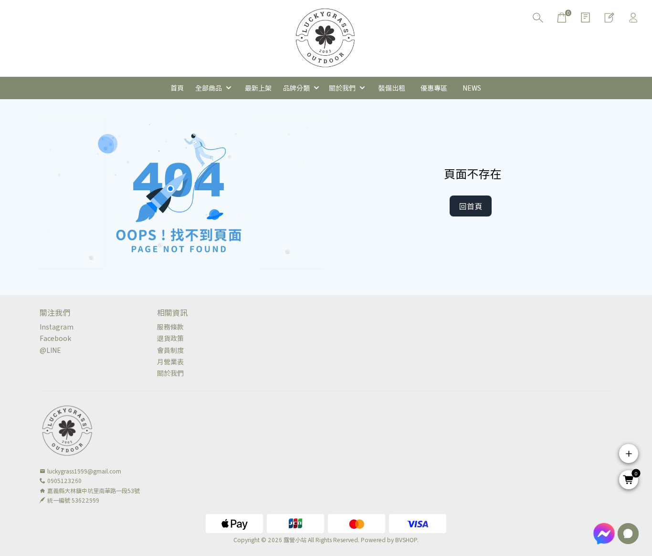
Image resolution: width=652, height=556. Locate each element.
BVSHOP (406, 539)
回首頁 (470, 206)
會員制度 (170, 350)
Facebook (55, 338)
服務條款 (170, 326)
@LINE (50, 350)
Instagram (57, 326)
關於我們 (170, 373)
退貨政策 (170, 338)
